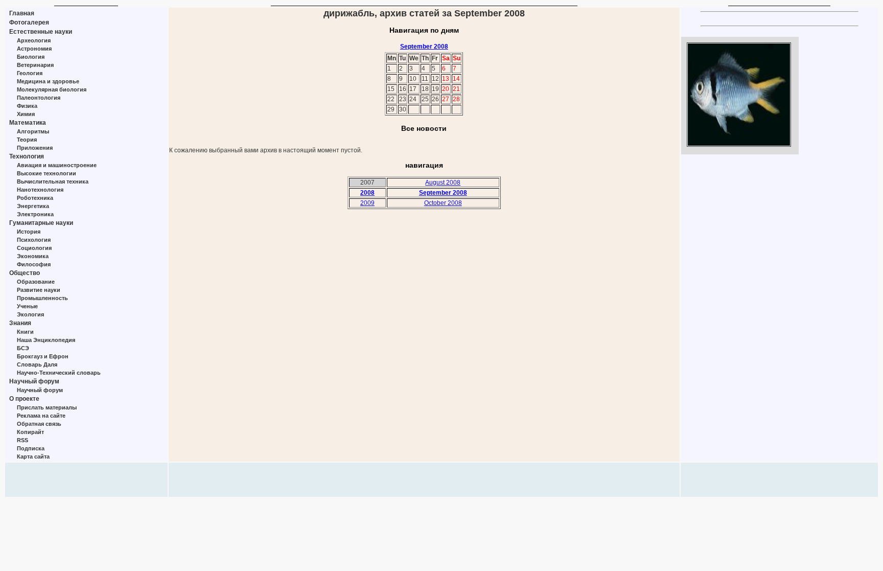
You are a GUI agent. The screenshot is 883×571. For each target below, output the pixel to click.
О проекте (24, 398)
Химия (26, 114)
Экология (30, 314)
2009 (367, 203)
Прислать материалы (47, 407)
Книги (25, 332)
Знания (20, 323)
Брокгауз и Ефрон (42, 356)
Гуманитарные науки (41, 222)
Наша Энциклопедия (46, 340)
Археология (34, 40)
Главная (21, 13)
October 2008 (443, 203)
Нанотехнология (40, 190)
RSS (22, 440)
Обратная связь (39, 424)
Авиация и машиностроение (57, 165)
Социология (34, 248)
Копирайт (30, 432)
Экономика (33, 256)
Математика (27, 122)
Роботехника (35, 198)
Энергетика (33, 206)
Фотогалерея (29, 22)
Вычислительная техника (52, 181)
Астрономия (34, 48)
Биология (30, 57)
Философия (34, 264)
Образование (36, 282)
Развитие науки (38, 290)
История (28, 232)
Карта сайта (33, 456)
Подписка (30, 448)
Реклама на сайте (41, 416)
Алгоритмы (33, 131)
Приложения (35, 148)
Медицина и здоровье (48, 81)
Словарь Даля (37, 364)
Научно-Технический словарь (59, 373)
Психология (34, 240)
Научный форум (34, 381)
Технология (26, 156)
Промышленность (42, 298)
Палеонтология (38, 98)
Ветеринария (35, 65)
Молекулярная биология (51, 89)
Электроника (35, 214)
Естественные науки (40, 31)
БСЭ (23, 348)
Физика (27, 106)
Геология (29, 73)
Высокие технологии (46, 173)
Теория (27, 139)
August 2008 (442, 182)
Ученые (27, 306)
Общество (24, 273)
